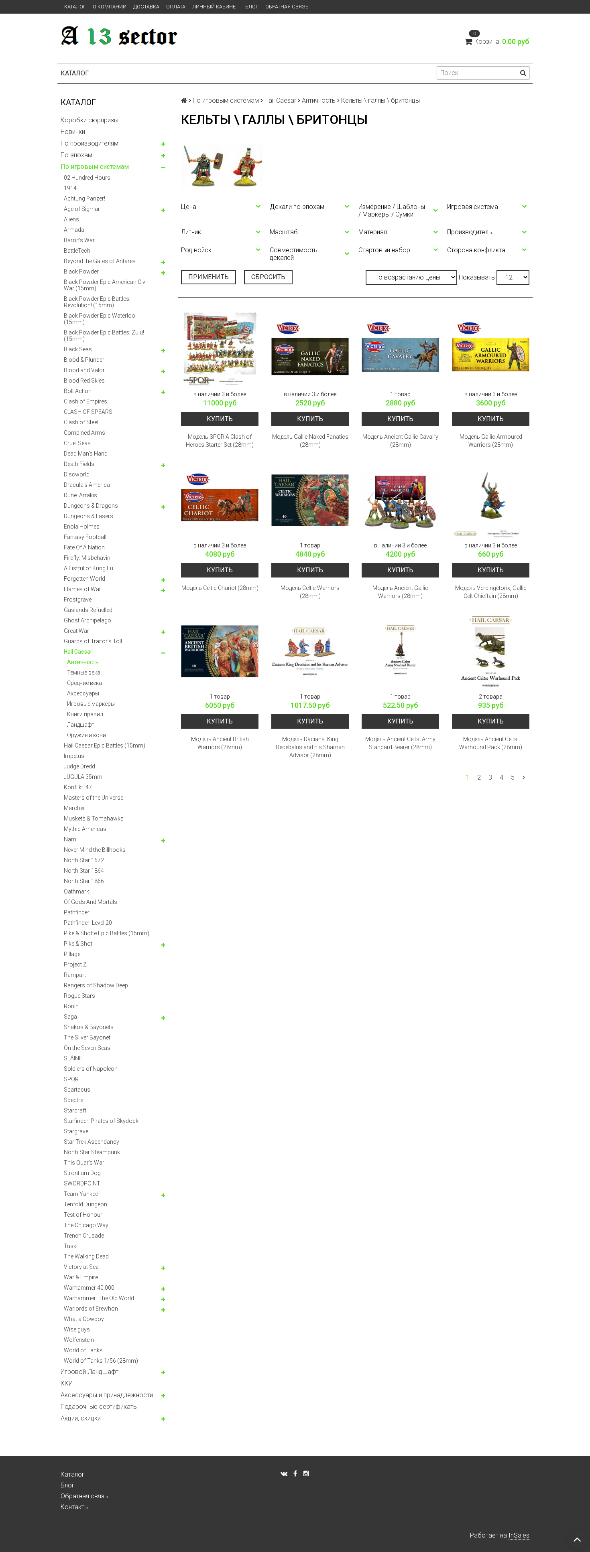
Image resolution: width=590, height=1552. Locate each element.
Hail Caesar (78, 651)
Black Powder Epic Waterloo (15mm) (99, 318)
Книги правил (85, 714)
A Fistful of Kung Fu (88, 568)
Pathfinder (77, 912)
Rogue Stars (79, 996)
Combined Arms (84, 433)
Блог (251, 7)
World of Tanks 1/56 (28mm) (101, 1360)
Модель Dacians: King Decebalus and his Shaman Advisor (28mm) (310, 747)
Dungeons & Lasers (88, 516)
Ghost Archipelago (87, 620)
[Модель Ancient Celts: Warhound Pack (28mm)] (490, 651)
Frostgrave (78, 599)
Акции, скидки (81, 1418)
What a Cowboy (84, 1319)
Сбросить (268, 277)
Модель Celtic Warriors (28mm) (310, 592)
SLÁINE (73, 1058)
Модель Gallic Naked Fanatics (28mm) (310, 441)
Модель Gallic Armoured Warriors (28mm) (491, 441)
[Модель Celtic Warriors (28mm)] (310, 500)
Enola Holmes (82, 526)
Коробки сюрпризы (89, 120)
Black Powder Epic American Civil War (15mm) (106, 285)
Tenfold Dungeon (85, 1204)
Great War (76, 631)
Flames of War (82, 589)
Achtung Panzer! (84, 198)
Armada (74, 230)
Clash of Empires (85, 401)
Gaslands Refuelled (88, 610)
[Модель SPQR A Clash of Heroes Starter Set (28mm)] (219, 349)
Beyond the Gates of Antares (100, 261)
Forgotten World (84, 578)
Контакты (75, 1507)
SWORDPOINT (82, 1183)
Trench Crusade (84, 1235)
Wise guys (77, 1329)
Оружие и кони (86, 735)
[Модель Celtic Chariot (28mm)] (219, 500)
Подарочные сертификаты (99, 1406)
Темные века (83, 672)
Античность (83, 662)
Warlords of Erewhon (91, 1308)
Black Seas (78, 349)
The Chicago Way (86, 1225)
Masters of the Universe (93, 797)
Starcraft (75, 1110)
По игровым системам (95, 166)
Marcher (74, 808)
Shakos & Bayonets (89, 1027)
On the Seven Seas (87, 1048)
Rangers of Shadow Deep (96, 985)
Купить (220, 419)
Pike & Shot (78, 943)
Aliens (71, 219)
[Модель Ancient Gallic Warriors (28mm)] (400, 500)
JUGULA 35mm (83, 777)
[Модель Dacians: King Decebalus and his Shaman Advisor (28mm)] (310, 651)
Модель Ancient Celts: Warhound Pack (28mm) (490, 743)
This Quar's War (84, 1162)
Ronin (71, 1006)
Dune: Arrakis (80, 495)
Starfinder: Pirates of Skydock (101, 1121)
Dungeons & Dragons (91, 505)
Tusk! (70, 1246)
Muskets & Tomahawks (94, 818)
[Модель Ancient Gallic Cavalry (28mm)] (400, 349)
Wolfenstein (79, 1340)
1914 (70, 188)
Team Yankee (81, 1194)
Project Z (75, 964)
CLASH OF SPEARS (88, 412)
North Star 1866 (84, 881)
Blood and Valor (84, 370)
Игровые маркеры (91, 704)
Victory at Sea (81, 1267)
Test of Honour (83, 1215)
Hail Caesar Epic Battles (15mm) (104, 745)
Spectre (73, 1100)
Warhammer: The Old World (99, 1298)
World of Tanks (83, 1350)
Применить (208, 277)
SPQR (71, 1079)
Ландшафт (80, 724)
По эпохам (76, 155)
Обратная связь (287, 7)
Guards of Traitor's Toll (93, 641)
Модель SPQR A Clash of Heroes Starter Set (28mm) (220, 441)
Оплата (175, 7)
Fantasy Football (85, 537)
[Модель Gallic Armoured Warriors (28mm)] (490, 349)
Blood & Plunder (84, 360)
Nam (70, 839)
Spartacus (77, 1089)
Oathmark (76, 891)
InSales (519, 1535)
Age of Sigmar (82, 209)
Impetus (74, 756)
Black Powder (81, 271)
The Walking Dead (86, 1256)
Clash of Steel (81, 422)
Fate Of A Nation (84, 547)
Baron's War (79, 240)
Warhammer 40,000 (89, 1288)
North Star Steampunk (92, 1152)
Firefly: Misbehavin (87, 558)
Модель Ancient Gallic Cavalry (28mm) (400, 441)
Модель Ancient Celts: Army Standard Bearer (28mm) (400, 743)
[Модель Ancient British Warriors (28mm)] (219, 651)
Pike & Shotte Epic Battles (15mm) (106, 933)
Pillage (72, 954)
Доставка (146, 7)
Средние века (84, 683)
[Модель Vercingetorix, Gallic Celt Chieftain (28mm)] (490, 500)
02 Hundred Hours (87, 177)
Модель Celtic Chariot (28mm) (219, 588)
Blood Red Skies (84, 380)
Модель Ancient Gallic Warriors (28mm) (400, 592)
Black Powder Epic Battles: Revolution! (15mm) (97, 302)
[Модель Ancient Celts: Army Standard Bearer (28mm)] (400, 651)
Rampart (75, 975)
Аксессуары (83, 693)
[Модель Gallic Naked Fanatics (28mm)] (310, 349)
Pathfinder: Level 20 (88, 923)
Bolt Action (78, 391)
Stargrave (76, 1131)
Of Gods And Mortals (90, 902)
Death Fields (79, 464)
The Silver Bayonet (87, 1037)
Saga (70, 1016)
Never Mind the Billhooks (95, 850)
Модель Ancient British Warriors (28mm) (220, 743)
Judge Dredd (79, 766)
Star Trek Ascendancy (91, 1142)
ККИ (67, 1383)
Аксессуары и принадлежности (107, 1395)
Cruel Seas (77, 443)
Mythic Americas (85, 829)
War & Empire (81, 1277)
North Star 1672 (84, 860)
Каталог (75, 7)
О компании (109, 7)
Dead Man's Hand (86, 453)
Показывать (477, 277)
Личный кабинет (215, 7)
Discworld (77, 474)
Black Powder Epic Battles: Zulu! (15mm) (104, 335)
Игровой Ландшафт (89, 1372)
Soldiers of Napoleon (91, 1069)
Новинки (73, 132)
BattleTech (77, 250)
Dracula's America (87, 485)
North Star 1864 (84, 870)
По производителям (89, 143)
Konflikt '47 (78, 787)
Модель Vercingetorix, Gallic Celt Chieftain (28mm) (491, 592)
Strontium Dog (82, 1173)
